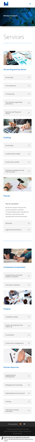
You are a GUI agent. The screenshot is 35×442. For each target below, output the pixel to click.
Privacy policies (12, 424)
